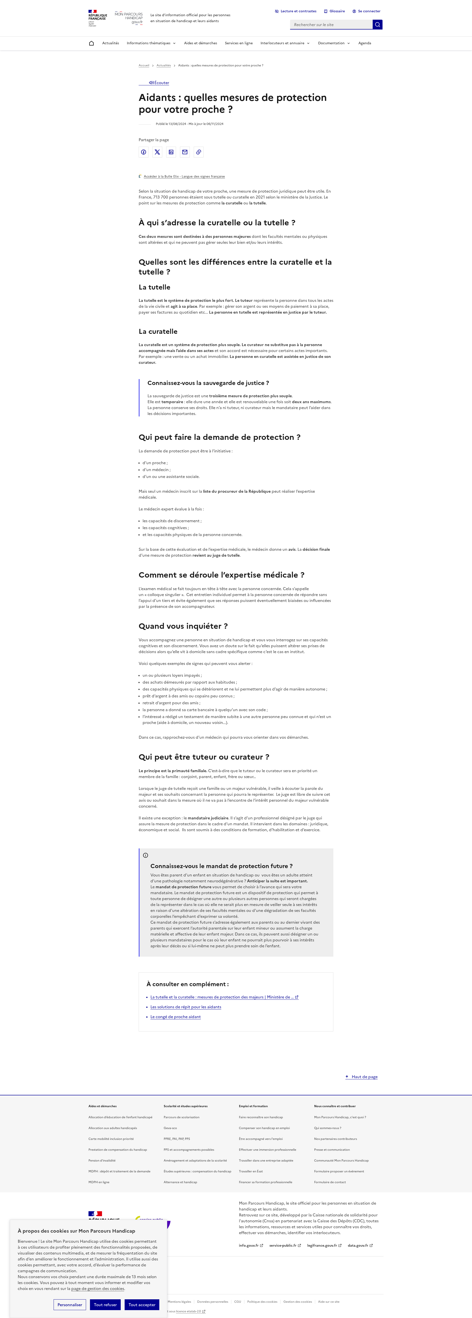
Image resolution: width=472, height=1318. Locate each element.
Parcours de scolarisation (181, 1117)
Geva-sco (170, 1128)
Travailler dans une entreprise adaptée (266, 1160)
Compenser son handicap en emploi (264, 1128)
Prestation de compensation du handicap (117, 1150)
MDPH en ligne (98, 1182)
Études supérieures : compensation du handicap (197, 1171)
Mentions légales (179, 1302)
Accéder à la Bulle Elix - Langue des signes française (184, 176)
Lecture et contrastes (298, 11)
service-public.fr (282, 1245)
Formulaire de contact (330, 1182)
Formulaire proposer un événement (339, 1171)
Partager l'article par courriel (185, 152)
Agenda (364, 43)
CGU (237, 1302)
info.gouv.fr (249, 1245)
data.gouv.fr (358, 1245)
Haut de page (364, 1077)
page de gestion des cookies (97, 1288)
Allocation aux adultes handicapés (112, 1128)
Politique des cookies (262, 1302)
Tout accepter (142, 1305)
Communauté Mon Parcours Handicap (341, 1160)
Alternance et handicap (180, 1182)
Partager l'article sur (143, 152)
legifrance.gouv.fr (322, 1245)
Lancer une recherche (378, 25)
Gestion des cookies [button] (297, 1302)
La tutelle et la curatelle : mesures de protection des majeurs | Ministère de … (222, 997)
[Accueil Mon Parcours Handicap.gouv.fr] (129, 18)
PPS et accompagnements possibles (189, 1150)
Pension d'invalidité (102, 1160)
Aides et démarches (200, 43)
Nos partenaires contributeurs (335, 1139)
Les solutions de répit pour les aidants (185, 1007)
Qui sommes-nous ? (327, 1128)
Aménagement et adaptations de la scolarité (195, 1160)
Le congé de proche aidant (175, 1017)
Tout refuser (105, 1305)
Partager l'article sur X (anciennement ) (157, 152)
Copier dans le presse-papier (199, 152)
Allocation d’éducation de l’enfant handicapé (120, 1117)
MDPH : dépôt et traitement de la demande (119, 1171)
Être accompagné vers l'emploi (261, 1139)
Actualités (110, 43)
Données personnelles (212, 1302)
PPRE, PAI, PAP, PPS (177, 1139)
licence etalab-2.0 (188, 1311)
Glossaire (337, 11)
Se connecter (369, 11)
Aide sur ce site (328, 1302)
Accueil (144, 65)
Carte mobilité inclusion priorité (111, 1139)
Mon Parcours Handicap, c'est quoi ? (340, 1117)
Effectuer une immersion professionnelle (267, 1150)
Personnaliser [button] (70, 1305)
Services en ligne (239, 43)
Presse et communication (332, 1150)
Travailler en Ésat (251, 1171)
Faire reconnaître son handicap (261, 1117)
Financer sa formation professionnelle (265, 1182)
